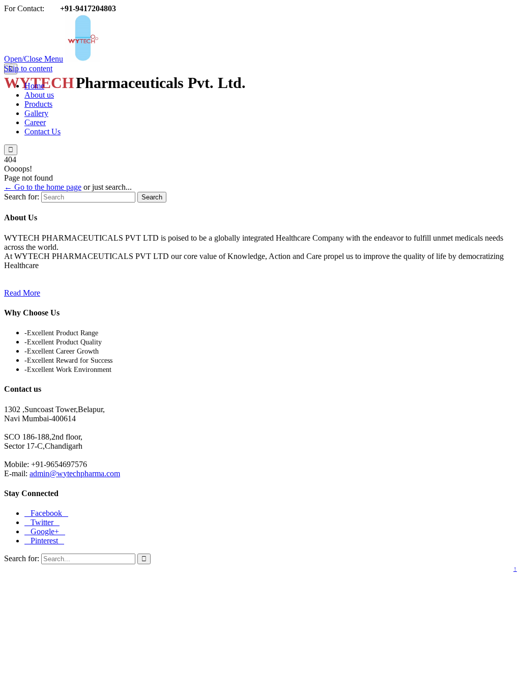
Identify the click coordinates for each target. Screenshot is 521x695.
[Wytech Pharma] (171, 58)
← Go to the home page (42, 187)
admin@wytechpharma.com (75, 473)
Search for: (21, 196)
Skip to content (28, 68)
